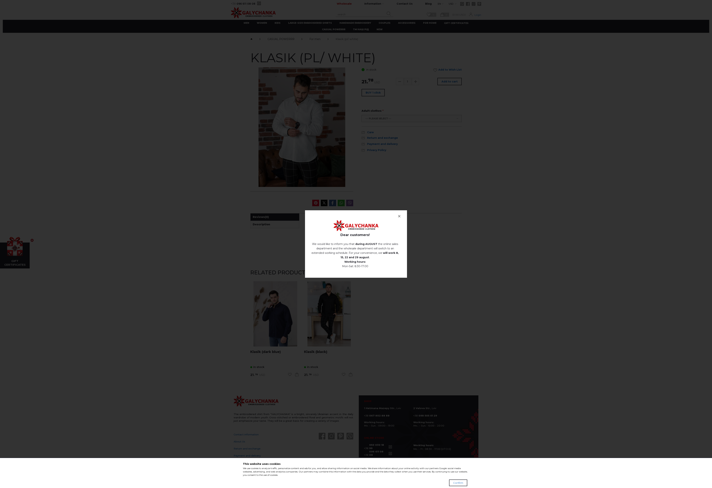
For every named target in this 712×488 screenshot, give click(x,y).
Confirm (458, 482)
